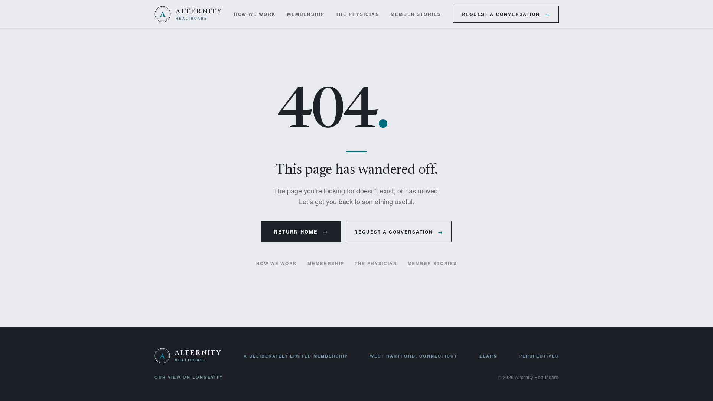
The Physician (358, 14)
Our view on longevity (188, 377)
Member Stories (416, 14)
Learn (488, 356)
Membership (306, 14)
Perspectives (539, 356)
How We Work (255, 14)
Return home (301, 231)
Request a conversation (506, 14)
